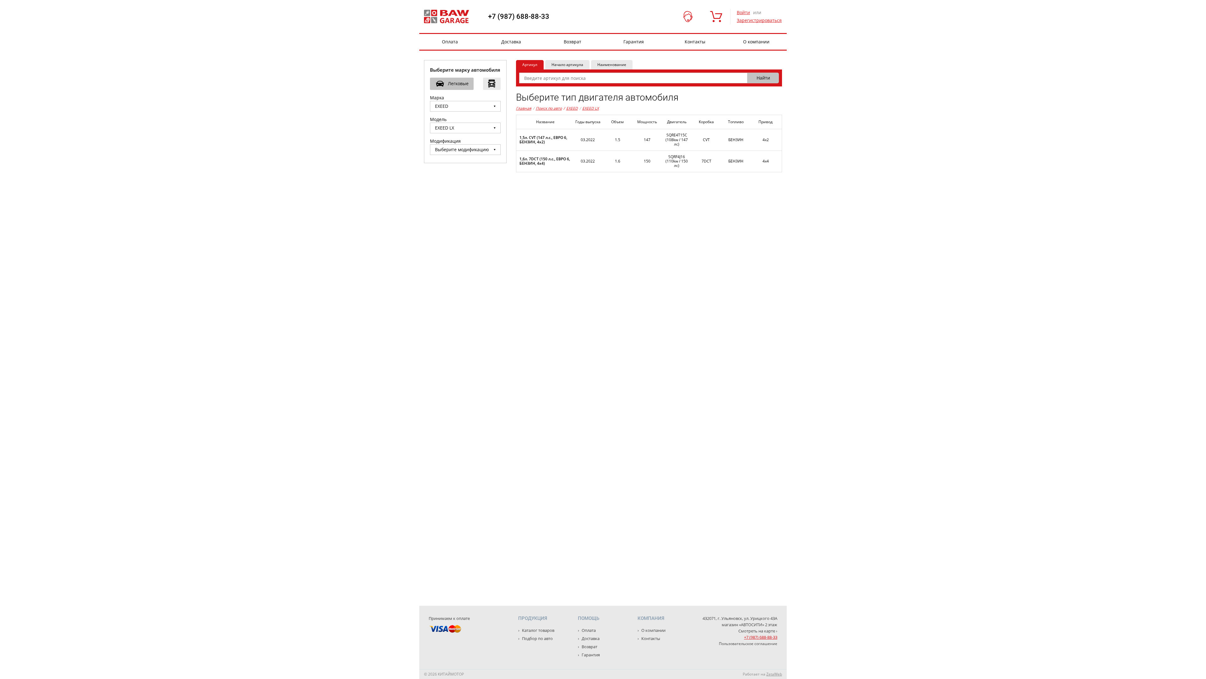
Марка (437, 98)
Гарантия (633, 42)
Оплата (450, 42)
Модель (438, 119)
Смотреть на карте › (757, 631)
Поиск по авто (549, 108)
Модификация (445, 141)
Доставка (511, 42)
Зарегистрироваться (759, 20)
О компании (756, 42)
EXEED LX (590, 108)
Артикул (529, 64)
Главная (523, 108)
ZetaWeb (774, 674)
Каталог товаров (537, 630)
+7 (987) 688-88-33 (518, 17)
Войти (743, 12)
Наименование (611, 64)
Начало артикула (567, 64)
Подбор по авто (537, 638)
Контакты (695, 42)
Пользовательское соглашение (748, 643)
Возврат (572, 42)
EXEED (570, 108)
